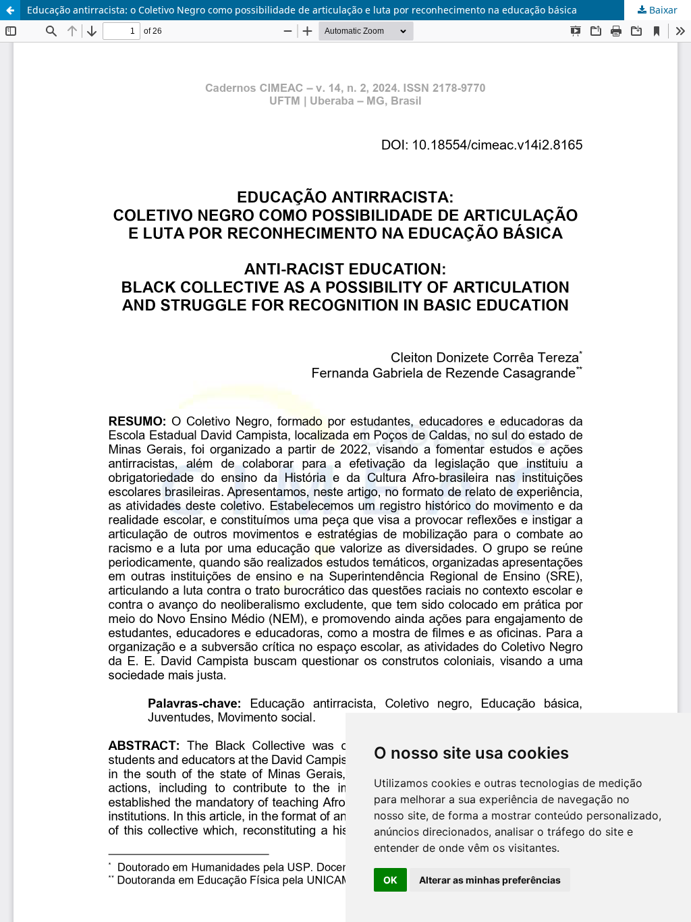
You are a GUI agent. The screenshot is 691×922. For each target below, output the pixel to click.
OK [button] (390, 880)
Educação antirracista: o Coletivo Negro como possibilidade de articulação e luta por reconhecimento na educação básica (302, 9)
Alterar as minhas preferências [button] (490, 880)
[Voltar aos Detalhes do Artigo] (10, 10)
